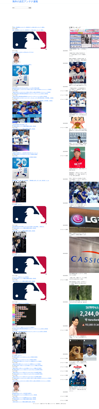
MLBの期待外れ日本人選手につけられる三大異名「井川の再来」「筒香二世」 (28, 226)
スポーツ (30, 4)
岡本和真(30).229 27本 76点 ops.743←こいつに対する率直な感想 (25, 88)
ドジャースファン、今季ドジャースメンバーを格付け (23, 327)
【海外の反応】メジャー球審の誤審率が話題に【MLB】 (23, 129)
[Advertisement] (49, 18)
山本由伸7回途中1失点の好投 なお (19, 124)
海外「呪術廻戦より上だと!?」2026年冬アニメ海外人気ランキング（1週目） (28, 30)
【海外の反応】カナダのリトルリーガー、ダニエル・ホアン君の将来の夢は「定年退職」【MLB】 (32, 100)
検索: (13, 7)
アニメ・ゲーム (37, 4)
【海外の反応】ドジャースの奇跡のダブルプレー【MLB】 (24, 397)
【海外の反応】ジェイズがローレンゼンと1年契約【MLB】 (24, 157)
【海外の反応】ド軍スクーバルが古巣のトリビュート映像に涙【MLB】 (27, 368)
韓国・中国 (24, 4)
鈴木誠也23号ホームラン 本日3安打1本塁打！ (22, 64)
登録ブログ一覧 (43, 403)
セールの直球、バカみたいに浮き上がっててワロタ (22, 52)
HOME (14, 4)
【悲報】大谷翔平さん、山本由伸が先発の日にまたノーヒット (25, 153)
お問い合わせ (63, 403)
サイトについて (36, 403)
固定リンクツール (51, 403)
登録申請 (58, 403)
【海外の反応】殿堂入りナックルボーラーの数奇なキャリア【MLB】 (26, 364)
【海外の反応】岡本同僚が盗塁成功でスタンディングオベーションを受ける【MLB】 (29, 96)
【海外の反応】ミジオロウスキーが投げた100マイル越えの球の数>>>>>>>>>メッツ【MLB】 (31, 92)
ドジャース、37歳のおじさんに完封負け (20, 277)
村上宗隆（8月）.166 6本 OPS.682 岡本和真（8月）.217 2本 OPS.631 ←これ (30, 180)
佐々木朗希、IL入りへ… (17, 204)
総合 (19, 4)
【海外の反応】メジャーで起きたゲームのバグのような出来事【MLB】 (27, 372)
